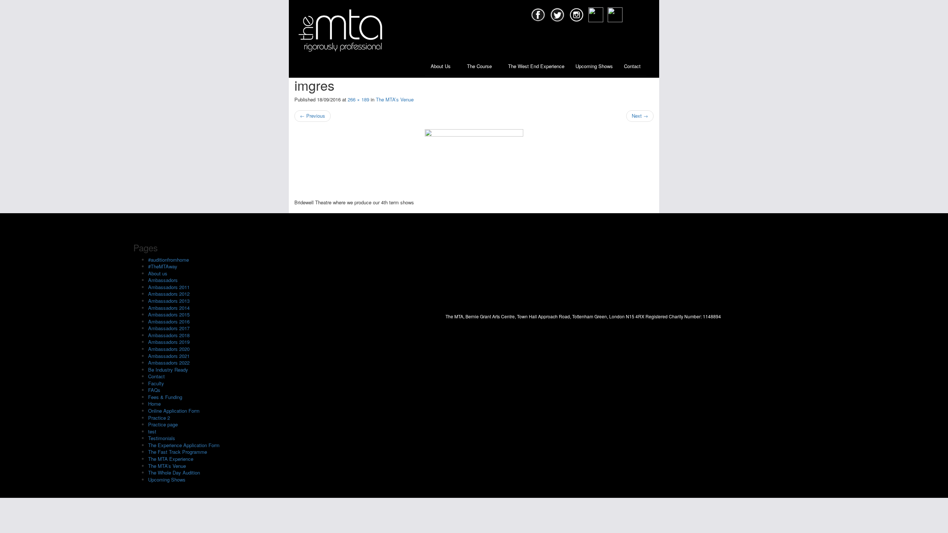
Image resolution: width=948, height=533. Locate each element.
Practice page (163, 424)
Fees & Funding (165, 396)
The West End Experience (536, 66)
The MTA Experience (170, 458)
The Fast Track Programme (177, 451)
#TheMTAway (162, 266)
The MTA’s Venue (395, 99)
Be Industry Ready (168, 369)
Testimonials (161, 438)
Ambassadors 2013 (169, 300)
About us (157, 273)
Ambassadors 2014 (169, 307)
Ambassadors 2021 (169, 355)
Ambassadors (163, 280)
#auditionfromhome (168, 259)
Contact (632, 66)
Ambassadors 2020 (169, 348)
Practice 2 (159, 417)
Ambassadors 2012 (169, 293)
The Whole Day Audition (174, 472)
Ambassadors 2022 (169, 362)
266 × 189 (358, 99)
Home (154, 403)
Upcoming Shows (594, 66)
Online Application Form (174, 410)
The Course (480, 66)
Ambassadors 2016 (169, 321)
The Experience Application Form (184, 445)
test (152, 431)
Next (640, 115)
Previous (312, 115)
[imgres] (474, 164)
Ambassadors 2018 (169, 335)
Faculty (156, 383)
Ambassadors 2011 (169, 287)
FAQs (154, 389)
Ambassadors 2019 (169, 341)
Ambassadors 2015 (169, 314)
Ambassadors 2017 (169, 328)
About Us (441, 66)
